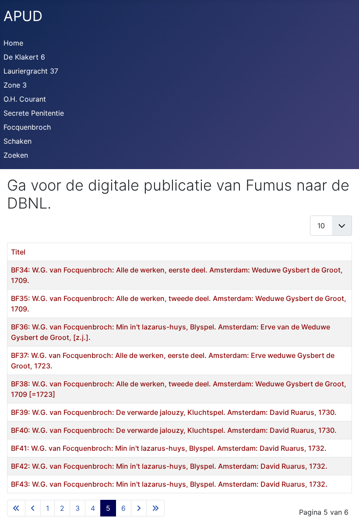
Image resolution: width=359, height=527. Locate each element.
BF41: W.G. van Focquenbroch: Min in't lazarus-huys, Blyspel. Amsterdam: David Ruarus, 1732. (169, 448)
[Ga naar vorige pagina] (33, 508)
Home (13, 43)
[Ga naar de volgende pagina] (139, 508)
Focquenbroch (27, 127)
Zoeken (16, 155)
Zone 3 (15, 85)
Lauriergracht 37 (31, 71)
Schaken (18, 141)
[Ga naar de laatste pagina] (155, 508)
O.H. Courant (25, 99)
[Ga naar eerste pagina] (16, 508)
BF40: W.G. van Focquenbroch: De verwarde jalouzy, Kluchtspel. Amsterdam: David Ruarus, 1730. (174, 430)
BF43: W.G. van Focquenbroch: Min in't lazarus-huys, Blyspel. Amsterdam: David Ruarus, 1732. (169, 484)
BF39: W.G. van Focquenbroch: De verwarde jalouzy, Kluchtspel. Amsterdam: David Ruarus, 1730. (174, 412)
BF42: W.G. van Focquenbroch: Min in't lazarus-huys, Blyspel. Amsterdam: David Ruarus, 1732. (169, 466)
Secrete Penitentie (34, 113)
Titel (18, 252)
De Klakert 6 (24, 57)
